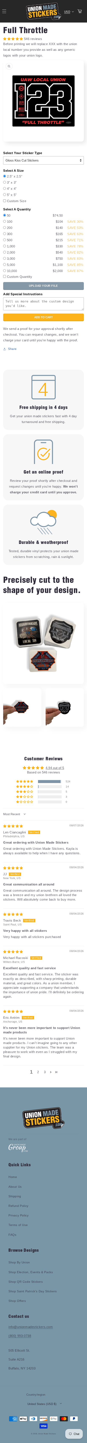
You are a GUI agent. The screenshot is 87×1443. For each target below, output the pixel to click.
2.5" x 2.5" (14, 176)
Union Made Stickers (47, 1434)
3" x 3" (12, 182)
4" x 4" (12, 188)
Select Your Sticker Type (22, 153)
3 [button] (45, 1072)
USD (67, 11)
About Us (15, 1186)
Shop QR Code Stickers (25, 1281)
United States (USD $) (41, 1404)
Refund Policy (18, 1205)
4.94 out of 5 (55, 768)
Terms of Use (18, 1225)
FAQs (12, 1234)
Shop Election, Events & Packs (30, 1272)
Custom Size (16, 201)
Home (12, 1177)
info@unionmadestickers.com (30, 1327)
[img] (13, 826)
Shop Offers (17, 1301)
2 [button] (38, 1072)
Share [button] (12, 348)
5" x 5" (12, 195)
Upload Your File (43, 285)
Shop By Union (19, 1262)
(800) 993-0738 (19, 1336)
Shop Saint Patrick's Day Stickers (32, 1291)
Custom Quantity (19, 276)
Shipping (14, 1196)
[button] (25, 781)
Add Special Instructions (22, 294)
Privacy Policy (18, 1215)
